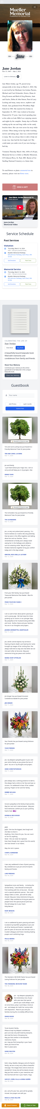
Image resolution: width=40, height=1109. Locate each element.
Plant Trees (28, 260)
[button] (20, 430)
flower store (24, 173)
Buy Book (20, 348)
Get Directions (12, 260)
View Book (9, 348)
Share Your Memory (12, 375)
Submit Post (20, 408)
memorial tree (26, 170)
